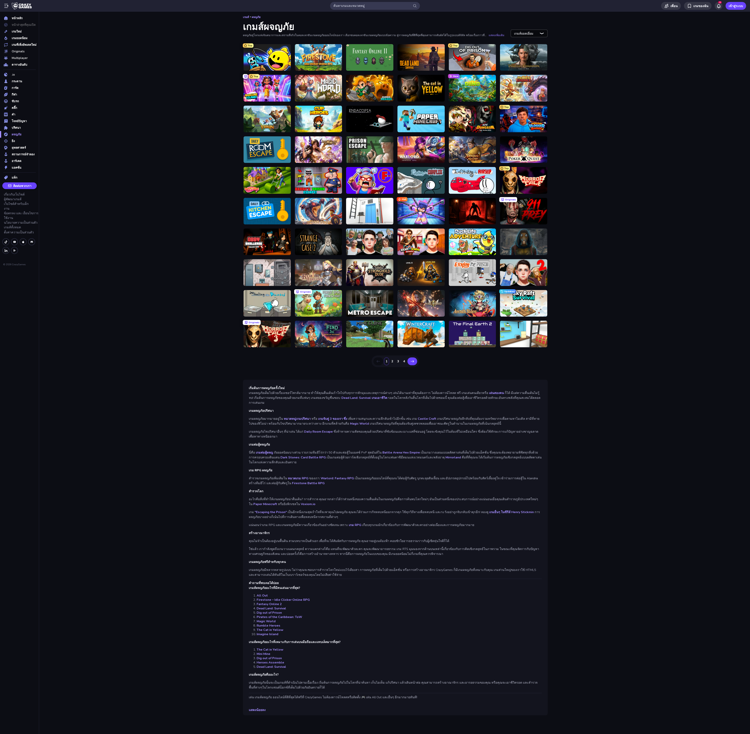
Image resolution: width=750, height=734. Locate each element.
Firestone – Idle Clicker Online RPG (283, 600)
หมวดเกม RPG (298, 478)
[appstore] (23, 241)
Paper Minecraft (265, 504)
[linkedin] (5, 250)
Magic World (359, 423)
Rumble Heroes (268, 625)
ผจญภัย (256, 17)
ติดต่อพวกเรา (22, 186)
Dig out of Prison (269, 613)
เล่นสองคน (496, 393)
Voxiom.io (308, 504)
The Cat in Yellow (270, 630)
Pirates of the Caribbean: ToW (279, 617)
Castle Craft (427, 419)
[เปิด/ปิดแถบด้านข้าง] (6, 6)
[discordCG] (31, 241)
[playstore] (14, 250)
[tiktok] (5, 241)
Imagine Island (267, 634)
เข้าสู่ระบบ (736, 6)
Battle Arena (392, 452)
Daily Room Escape (318, 432)
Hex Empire (411, 452)
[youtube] (14, 241)
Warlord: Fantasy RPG (337, 478)
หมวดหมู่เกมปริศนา (297, 419)
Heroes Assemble (270, 662)
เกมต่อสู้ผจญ (264, 452)
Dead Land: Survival (356, 398)
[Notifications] (718, 6)
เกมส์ (246, 17)
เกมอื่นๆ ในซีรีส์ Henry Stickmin (511, 512)
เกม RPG (355, 525)
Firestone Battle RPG (308, 483)
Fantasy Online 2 (269, 604)
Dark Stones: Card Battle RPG (303, 457)
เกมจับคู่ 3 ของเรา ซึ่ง (332, 419)
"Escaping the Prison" (271, 512)
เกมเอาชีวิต (379, 398)
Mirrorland (453, 457)
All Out (262, 595)
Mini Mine (263, 654)
